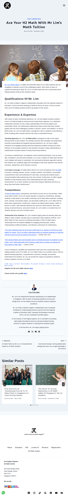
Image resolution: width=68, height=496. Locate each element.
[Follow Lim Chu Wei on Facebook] (28, 331)
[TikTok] (40, 493)
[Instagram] (34, 493)
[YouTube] (56, 493)
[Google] (45, 493)
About (9, 447)
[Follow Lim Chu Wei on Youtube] (35, 331)
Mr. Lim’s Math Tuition (12, 85)
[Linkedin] (51, 493)
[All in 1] (61, 493)
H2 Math (58, 170)
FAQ (26, 447)
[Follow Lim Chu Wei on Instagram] (32, 331)
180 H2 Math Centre (13, 193)
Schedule (18, 447)
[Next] (63, 384)
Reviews (45, 447)
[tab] (30, 405)
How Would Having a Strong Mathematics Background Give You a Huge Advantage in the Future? (51, 344)
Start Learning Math (34, 19)
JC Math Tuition (34, 451)
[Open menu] (64, 5)
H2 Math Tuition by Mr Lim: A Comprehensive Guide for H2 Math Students (17, 343)
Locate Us (35, 447)
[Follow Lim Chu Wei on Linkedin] (39, 331)
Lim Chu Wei (29, 31)
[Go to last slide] (4, 384)
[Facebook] (29, 493)
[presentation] (17, 375)
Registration (56, 447)
